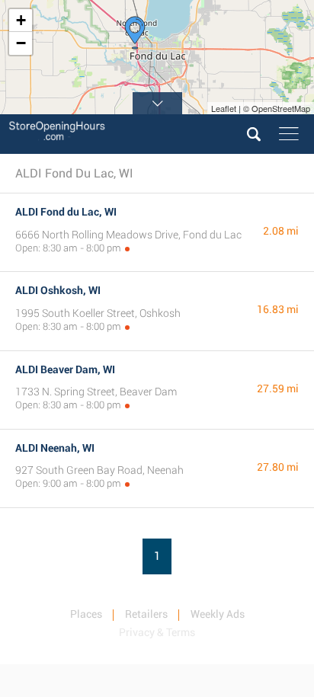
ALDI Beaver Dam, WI (65, 369)
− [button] (21, 43)
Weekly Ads (218, 614)
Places (86, 614)
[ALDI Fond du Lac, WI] (135, 32)
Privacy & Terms (157, 632)
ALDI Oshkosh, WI (58, 290)
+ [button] (21, 20)
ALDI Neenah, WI (55, 448)
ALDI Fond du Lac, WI (66, 212)
